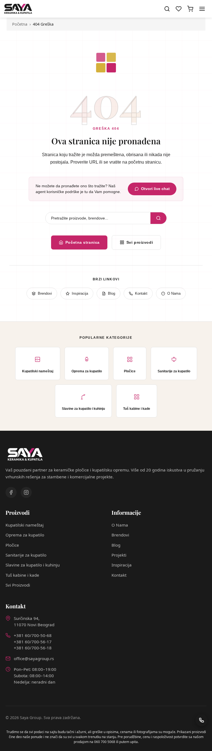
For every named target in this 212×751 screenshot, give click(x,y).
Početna (19, 24)
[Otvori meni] (202, 8)
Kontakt (141, 293)
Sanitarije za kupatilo (26, 555)
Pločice (12, 545)
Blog (111, 293)
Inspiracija (80, 293)
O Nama (174, 293)
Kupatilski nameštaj (25, 525)
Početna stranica (82, 242)
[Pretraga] (167, 9)
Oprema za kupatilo (25, 535)
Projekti (119, 555)
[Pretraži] (158, 218)
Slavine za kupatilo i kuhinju (33, 565)
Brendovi (45, 293)
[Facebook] (11, 492)
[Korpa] (190, 9)
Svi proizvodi (139, 242)
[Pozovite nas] (201, 720)
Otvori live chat (155, 189)
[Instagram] (26, 492)
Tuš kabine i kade (22, 575)
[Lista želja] (178, 9)
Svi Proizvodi (18, 585)
